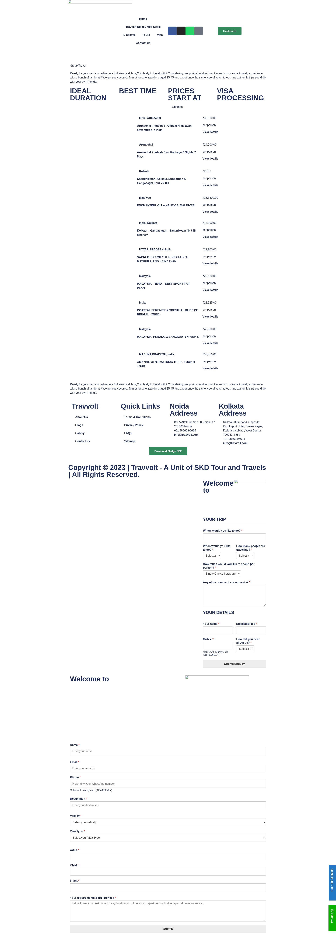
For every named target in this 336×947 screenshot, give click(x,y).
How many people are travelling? (250, 548)
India (142, 118)
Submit (168, 928)
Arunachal (154, 118)
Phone (75, 777)
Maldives (145, 197)
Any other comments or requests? (226, 582)
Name (74, 744)
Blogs (79, 425)
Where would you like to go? (222, 530)
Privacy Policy (133, 425)
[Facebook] (172, 31)
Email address (246, 623)
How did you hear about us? (248, 641)
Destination (78, 798)
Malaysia (145, 276)
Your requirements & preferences (93, 897)
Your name (211, 623)
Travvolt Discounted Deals (143, 26)
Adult (74, 850)
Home (143, 18)
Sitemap (129, 441)
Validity (75, 815)
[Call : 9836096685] (332, 895)
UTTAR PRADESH (151, 249)
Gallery (80, 433)
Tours (146, 34)
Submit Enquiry (234, 663)
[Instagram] (181, 31)
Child (74, 865)
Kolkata (144, 171)
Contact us (143, 42)
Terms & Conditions (137, 417)
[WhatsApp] (332, 927)
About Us (81, 417)
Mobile (208, 639)
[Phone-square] (198, 31)
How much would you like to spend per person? (228, 566)
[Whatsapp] (190, 31)
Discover (129, 34)
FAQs (128, 433)
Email (74, 762)
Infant (74, 880)
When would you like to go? (216, 548)
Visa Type (77, 831)
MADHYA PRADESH (152, 354)
